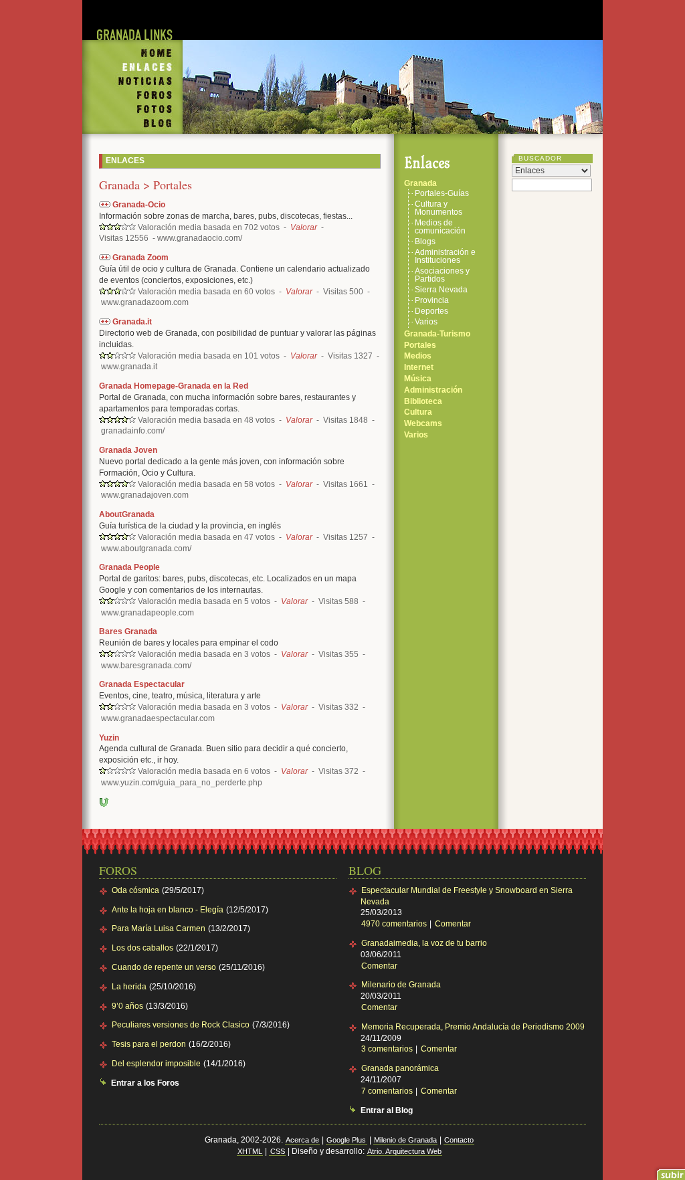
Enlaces (132, 67)
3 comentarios (388, 1049)
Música (417, 378)
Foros (132, 95)
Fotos (132, 109)
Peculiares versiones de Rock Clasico (181, 1024)
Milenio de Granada (405, 1140)
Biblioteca (423, 401)
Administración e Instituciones (445, 256)
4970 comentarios (395, 923)
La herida (129, 986)
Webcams (423, 423)
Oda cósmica (135, 890)
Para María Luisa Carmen (158, 928)
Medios (417, 356)
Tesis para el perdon (149, 1044)
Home (132, 50)
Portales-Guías (442, 193)
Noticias (132, 82)
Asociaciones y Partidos (442, 275)
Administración (433, 390)
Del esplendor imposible (156, 1063)
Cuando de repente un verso (164, 967)
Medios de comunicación (440, 227)
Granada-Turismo (437, 333)
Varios (426, 322)
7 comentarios (388, 1091)
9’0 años (127, 1006)
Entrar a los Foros (145, 1083)
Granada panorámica (400, 1068)
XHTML (249, 1151)
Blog (132, 125)
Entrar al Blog (387, 1110)
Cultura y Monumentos (438, 208)
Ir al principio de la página (669, 1171)
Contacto (459, 1140)
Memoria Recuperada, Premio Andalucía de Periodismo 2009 (473, 1026)
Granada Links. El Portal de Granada (132, 26)
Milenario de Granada (401, 984)
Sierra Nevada (441, 290)
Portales (420, 345)
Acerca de (302, 1140)
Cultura (418, 412)
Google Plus (346, 1140)
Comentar (453, 923)
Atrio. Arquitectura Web (404, 1151)
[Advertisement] (392, 20)
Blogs (425, 241)
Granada (420, 183)
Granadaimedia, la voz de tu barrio (424, 943)
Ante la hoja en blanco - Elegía (167, 909)
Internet (418, 367)
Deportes (431, 311)
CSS (277, 1151)
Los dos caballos (142, 948)
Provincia (432, 300)
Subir (104, 802)
